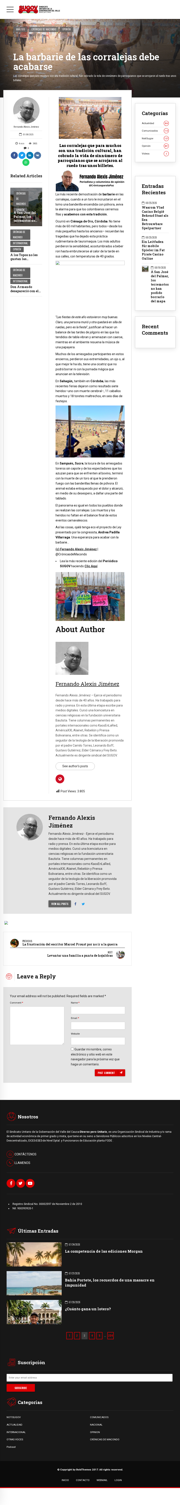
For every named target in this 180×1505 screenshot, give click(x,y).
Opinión (66, 29)
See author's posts (75, 766)
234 (110, 1335)
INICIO (65, 1480)
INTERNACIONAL (16, 1432)
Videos (154, 153)
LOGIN (118, 1480)
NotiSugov (155, 138)
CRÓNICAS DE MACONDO (104, 1439)
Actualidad (155, 123)
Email (75, 1018)
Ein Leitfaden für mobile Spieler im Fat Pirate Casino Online (153, 250)
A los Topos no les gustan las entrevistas (24, 259)
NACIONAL (96, 1424)
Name (75, 1002)
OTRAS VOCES (15, 1439)
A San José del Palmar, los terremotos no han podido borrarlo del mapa (25, 223)
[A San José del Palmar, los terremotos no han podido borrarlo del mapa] (26, 206)
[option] (90, 118)
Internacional (20, 243)
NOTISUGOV (14, 1417)
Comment (16, 1002)
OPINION (95, 1432)
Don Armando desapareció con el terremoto (24, 291)
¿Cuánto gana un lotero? (88, 1308)
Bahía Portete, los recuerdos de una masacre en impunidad (110, 1282)
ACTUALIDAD (14, 1424)
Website (75, 1033)
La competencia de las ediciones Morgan (104, 1251)
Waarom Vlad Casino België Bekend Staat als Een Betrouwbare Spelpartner (155, 218)
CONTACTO (83, 1480)
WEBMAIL (102, 1480)
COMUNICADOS (99, 1417)
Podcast (11, 1446)
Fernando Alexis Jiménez (26, 126)
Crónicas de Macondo (43, 29)
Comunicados (155, 130)
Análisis (20, 29)
